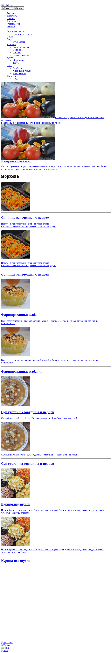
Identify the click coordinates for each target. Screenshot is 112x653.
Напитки (11, 76)
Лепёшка (17, 68)
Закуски (11, 39)
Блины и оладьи (21, 47)
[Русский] (7, 8)
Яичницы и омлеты (22, 34)
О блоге (11, 26)
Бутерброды (19, 42)
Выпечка (11, 44)
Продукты (12, 16)
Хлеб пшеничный (22, 71)
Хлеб (9, 65)
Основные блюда (15, 31)
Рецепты (11, 13)
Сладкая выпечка (21, 55)
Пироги (17, 52)
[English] (18, 8)
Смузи (16, 78)
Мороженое (18, 60)
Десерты (11, 57)
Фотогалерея (13, 23)
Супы (10, 36)
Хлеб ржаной (19, 73)
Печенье (17, 50)
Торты (16, 63)
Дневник (11, 21)
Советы (11, 18)
